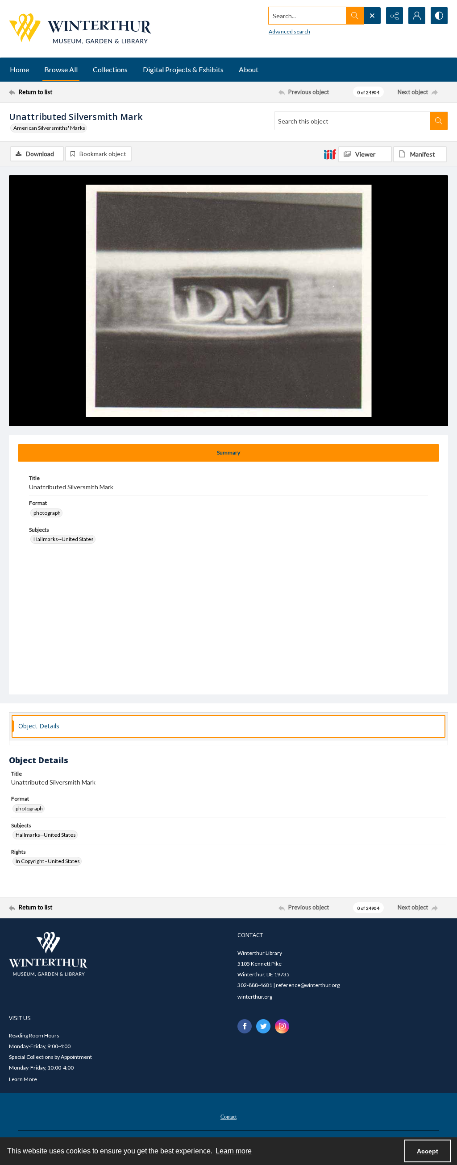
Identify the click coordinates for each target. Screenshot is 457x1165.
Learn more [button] (234, 1151)
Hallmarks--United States (63, 539)
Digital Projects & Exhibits (183, 69)
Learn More (23, 1079)
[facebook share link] (244, 1026)
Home (19, 69)
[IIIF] (330, 153)
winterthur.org (254, 996)
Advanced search (289, 31)
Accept (427, 1151)
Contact (228, 1117)
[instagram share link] (282, 1026)
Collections (110, 69)
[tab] (228, 452)
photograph (47, 512)
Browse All (61, 69)
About (248, 69)
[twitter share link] (263, 1026)
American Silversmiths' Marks (49, 127)
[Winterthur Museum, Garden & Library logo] (80, 28)
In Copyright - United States (48, 861)
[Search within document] (439, 121)
